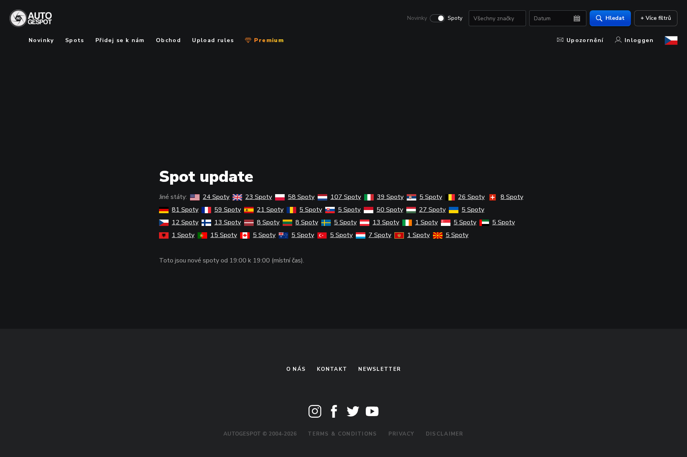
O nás (296, 369)
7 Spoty (380, 235)
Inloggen (639, 40)
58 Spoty (301, 197)
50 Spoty (389, 209)
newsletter (379, 369)
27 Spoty (432, 209)
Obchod (168, 40)
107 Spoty (345, 197)
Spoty (455, 18)
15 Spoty (223, 235)
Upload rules (213, 40)
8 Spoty (512, 197)
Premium (268, 40)
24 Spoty (216, 197)
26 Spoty (471, 197)
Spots (74, 40)
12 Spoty (185, 222)
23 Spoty (258, 197)
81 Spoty (185, 209)
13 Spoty (227, 222)
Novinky (417, 18)
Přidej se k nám (120, 40)
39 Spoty (390, 197)
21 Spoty (270, 209)
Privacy (401, 434)
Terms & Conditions (342, 434)
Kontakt (332, 369)
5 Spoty (430, 197)
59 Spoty (227, 209)
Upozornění (585, 40)
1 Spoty (426, 222)
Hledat (615, 18)
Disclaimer (445, 434)
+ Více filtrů (655, 18)
